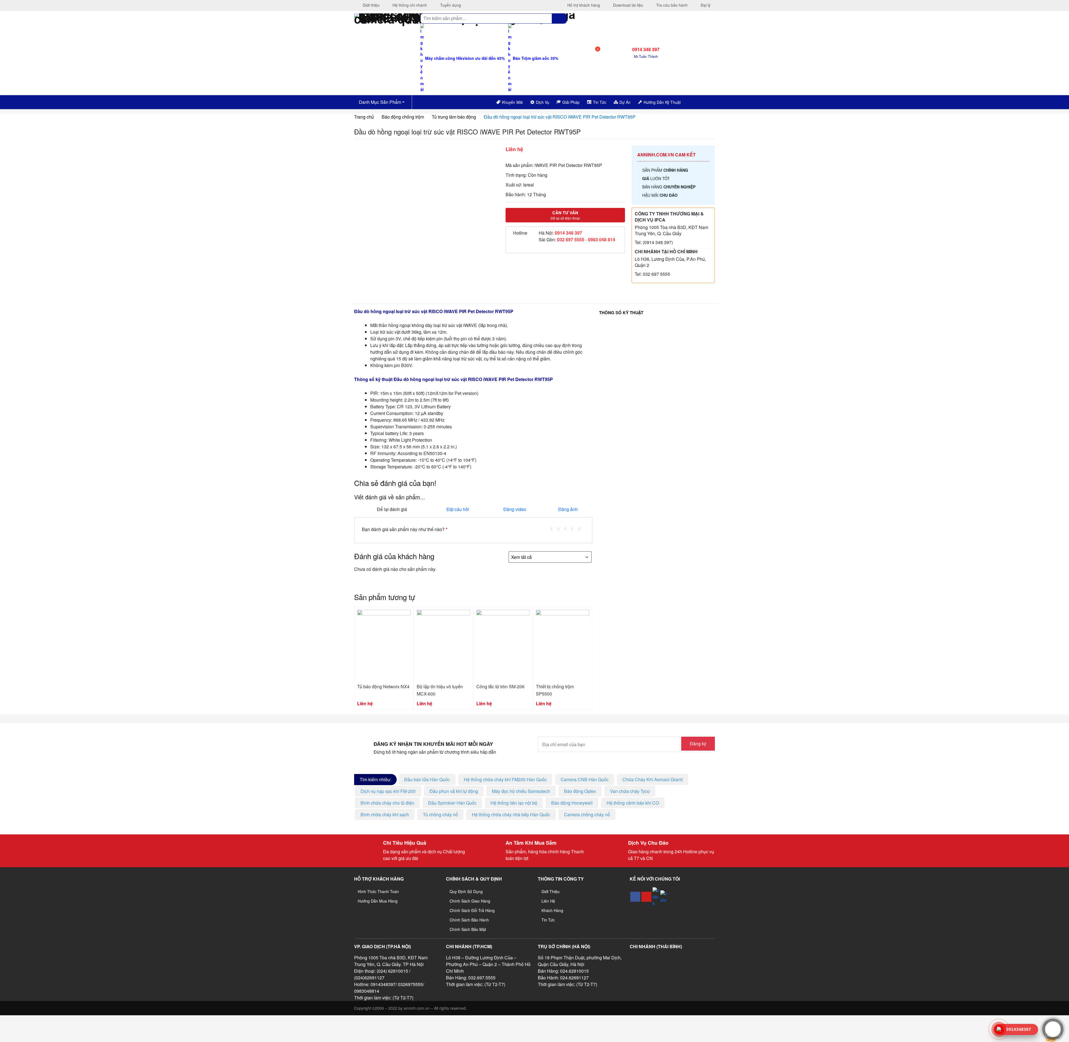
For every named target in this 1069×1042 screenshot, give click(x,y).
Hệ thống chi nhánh (409, 5)
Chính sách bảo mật (468, 929)
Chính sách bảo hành (469, 920)
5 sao (581, 528)
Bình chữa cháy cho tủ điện (387, 803)
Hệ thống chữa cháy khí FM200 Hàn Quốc (505, 779)
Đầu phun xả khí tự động (454, 791)
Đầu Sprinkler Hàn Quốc (452, 803)
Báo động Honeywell (572, 803)
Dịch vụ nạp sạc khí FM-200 (388, 791)
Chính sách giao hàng (470, 901)
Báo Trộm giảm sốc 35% (535, 58)
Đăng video (514, 509)
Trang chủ (364, 117)
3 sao (567, 528)
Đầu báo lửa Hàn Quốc (427, 779)
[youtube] (646, 897)
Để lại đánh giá (392, 509)
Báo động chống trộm (403, 117)
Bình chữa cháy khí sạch (385, 814)
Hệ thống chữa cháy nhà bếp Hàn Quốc (511, 814)
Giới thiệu (370, 5)
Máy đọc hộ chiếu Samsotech (521, 791)
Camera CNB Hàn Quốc (585, 779)
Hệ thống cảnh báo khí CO (633, 803)
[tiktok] (656, 896)
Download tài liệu (627, 5)
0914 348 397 (568, 233)
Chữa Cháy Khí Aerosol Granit (652, 779)
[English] (694, 101)
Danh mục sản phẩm (379, 102)
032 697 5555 (570, 239)
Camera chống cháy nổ (587, 814)
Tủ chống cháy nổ (440, 814)
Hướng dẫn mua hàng (378, 901)
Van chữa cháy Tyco (630, 791)
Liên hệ (548, 901)
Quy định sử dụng (466, 891)
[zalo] (664, 896)
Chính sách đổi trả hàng (472, 910)
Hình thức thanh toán (378, 891)
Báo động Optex (580, 791)
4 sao (574, 528)
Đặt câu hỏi (458, 509)
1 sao (553, 528)
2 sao (560, 528)
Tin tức (548, 920)
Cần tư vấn (565, 215)
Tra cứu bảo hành (671, 5)
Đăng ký (698, 743)
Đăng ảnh (568, 509)
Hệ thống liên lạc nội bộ (514, 803)
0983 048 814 (601, 239)
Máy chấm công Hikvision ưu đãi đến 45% (464, 58)
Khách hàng (552, 910)
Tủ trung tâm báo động (454, 117)
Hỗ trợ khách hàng (583, 5)
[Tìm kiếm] (559, 18)
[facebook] (635, 897)
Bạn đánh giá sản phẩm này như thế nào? (404, 529)
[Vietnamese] (701, 101)
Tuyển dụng (450, 5)
